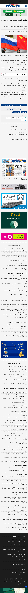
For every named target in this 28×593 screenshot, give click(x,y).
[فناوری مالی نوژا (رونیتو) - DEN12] (14, 349)
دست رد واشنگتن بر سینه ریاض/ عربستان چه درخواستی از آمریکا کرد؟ (14, 304)
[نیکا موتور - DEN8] (14, 187)
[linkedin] (13, 109)
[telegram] (10, 109)
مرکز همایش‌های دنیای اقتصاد (9, 549)
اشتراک (12, 564)
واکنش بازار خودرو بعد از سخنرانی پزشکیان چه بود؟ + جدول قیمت (14, 307)
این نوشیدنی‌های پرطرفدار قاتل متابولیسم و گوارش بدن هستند (15, 320)
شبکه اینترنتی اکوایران (11, 541)
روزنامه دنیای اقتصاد (21, 541)
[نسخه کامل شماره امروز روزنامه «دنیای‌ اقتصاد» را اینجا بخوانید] (14, 167)
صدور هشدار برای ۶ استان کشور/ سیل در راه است (17, 322)
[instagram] (22, 579)
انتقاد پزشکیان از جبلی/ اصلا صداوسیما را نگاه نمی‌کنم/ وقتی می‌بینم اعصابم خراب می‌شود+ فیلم (14, 301)
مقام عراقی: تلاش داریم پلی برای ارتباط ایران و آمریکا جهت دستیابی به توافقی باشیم (14, 325)
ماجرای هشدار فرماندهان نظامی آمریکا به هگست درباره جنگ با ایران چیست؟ (14, 462)
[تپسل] (1, 74)
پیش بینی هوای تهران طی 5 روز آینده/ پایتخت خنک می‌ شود (15, 480)
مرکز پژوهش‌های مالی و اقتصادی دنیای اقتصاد (16, 554)
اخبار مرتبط (14, 126)
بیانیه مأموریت (14, 572)
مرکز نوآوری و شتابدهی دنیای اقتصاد (18, 552)
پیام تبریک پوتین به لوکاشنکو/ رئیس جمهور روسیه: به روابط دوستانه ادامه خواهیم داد (14, 502)
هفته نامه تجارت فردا (21, 544)
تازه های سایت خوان (14, 363)
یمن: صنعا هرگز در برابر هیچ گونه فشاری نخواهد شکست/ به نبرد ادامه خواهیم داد (14, 484)
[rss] (14, 579)
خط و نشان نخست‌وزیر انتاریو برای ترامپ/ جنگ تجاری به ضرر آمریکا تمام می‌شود (14, 380)
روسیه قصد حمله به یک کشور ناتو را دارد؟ (19, 411)
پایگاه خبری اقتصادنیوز (10, 544)
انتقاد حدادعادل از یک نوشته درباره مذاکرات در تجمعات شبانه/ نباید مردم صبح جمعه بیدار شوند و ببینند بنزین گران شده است (14, 249)
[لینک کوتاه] (20, 109)
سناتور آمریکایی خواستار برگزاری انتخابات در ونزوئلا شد (16, 418)
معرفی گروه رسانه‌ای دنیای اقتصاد (18, 539)
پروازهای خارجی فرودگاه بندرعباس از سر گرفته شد (17, 405)
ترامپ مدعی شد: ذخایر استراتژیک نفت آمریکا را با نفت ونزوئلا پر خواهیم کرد (14, 439)
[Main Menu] (25, 6)
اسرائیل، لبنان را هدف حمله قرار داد (20, 495)
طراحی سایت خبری (22, 586)
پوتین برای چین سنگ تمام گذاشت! (20, 137)
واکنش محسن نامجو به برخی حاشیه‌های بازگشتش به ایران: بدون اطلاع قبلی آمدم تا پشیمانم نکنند (14, 423)
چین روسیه (24, 112)
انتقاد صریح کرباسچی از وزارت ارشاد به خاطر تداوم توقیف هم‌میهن (14, 252)
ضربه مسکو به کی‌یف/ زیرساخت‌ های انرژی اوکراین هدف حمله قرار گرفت (14, 329)
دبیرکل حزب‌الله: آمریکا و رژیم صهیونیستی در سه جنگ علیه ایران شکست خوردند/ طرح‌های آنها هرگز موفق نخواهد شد (15, 498)
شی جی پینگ (16, 112)
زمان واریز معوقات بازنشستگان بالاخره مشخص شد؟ (17, 298)
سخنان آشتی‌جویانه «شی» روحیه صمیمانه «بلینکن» (17, 134)
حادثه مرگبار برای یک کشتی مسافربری (20, 465)
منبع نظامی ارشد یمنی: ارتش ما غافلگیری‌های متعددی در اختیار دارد (14, 392)
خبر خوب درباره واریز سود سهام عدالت (20, 276)
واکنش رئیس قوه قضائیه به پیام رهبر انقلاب (18, 510)
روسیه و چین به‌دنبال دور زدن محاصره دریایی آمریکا (17, 420)
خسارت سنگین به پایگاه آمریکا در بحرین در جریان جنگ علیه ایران (14, 369)
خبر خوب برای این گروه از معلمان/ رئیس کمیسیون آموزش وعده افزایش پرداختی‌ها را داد (15, 336)
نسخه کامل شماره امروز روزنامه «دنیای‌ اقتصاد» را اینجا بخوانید (15, 178)
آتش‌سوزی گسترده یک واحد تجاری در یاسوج (18, 429)
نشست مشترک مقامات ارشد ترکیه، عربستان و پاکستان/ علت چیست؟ (14, 468)
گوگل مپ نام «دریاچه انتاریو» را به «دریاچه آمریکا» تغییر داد (16, 435)
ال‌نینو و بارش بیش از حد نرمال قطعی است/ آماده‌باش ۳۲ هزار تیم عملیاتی (14, 268)
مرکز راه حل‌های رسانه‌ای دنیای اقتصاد (18, 556)
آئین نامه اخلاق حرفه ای (20, 575)
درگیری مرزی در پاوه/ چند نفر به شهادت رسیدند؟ (18, 260)
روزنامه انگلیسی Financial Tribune (18, 559)
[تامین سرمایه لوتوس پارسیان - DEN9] (14, 220)
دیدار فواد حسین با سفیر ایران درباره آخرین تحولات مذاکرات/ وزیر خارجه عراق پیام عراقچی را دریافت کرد (14, 395)
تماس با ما (23, 564)
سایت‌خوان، (22, 105)
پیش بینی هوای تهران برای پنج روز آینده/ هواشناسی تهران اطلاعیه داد (14, 408)
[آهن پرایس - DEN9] (14, 201)
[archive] (6, 579)
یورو (18, 2)
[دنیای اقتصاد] (13, 6)
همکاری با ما (13, 567)
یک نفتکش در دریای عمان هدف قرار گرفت (19, 402)
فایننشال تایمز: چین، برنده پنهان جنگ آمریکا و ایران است (16, 507)
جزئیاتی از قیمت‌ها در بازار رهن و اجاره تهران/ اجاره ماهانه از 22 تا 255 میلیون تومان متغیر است (14, 524)
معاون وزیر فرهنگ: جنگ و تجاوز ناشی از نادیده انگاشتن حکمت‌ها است (14, 454)
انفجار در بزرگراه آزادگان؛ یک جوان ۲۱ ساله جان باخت (17, 265)
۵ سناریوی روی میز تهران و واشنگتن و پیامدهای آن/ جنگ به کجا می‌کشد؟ (14, 383)
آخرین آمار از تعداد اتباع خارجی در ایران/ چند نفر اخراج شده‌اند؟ (15, 527)
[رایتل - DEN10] (14, 236)
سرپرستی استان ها (21, 567)
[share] (11, 579)
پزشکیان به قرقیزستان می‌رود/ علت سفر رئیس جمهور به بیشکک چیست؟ (15, 458)
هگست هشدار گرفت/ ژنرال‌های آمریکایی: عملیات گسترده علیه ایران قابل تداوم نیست (14, 399)
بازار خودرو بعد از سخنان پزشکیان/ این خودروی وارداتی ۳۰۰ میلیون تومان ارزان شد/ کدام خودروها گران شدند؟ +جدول (14, 272)
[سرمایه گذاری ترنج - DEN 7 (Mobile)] (14, 12)
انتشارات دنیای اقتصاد (21, 549)
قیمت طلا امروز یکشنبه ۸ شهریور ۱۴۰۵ (19, 263)
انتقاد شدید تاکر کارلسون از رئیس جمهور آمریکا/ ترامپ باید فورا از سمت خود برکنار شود (14, 442)
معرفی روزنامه (22, 572)
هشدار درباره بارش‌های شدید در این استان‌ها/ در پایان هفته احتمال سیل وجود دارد (14, 294)
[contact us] (9, 579)
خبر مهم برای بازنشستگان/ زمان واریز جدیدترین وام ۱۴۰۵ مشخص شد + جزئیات (14, 414)
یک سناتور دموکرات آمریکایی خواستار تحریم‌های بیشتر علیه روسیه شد (14, 374)
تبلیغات (17, 564)
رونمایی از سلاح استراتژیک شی (21, 132)
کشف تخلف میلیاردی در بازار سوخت (20, 505)
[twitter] (15, 109)
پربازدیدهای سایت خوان (14, 245)
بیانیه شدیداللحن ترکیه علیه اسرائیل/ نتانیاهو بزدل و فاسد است (15, 332)
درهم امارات (6, 2)
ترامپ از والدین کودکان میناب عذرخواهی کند (18, 371)
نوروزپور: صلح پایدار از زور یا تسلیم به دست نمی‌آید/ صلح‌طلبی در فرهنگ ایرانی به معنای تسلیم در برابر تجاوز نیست (14, 432)
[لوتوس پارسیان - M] (14, 590)
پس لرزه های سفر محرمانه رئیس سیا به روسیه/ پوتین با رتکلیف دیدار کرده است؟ (15, 446)
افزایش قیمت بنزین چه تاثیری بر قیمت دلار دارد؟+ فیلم (16, 426)
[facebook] (18, 109)
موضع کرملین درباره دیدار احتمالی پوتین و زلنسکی (17, 376)
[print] (8, 109)
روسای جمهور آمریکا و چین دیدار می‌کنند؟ (19, 129)
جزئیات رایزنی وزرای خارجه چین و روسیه (19, 139)
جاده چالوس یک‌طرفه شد (22, 529)
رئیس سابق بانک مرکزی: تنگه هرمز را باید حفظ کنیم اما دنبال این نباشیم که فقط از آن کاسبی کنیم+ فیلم (14, 450)
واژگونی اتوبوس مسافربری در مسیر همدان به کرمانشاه (17, 366)
